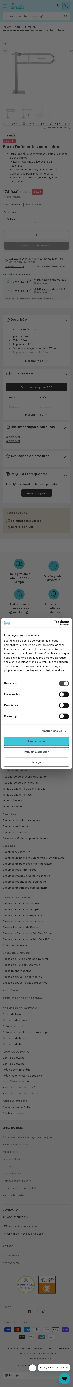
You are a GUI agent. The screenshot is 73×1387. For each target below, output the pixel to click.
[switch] (64, 694)
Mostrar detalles (52, 730)
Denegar (36, 762)
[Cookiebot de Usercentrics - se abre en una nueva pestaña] (53, 622)
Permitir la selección (36, 751)
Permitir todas (36, 741)
